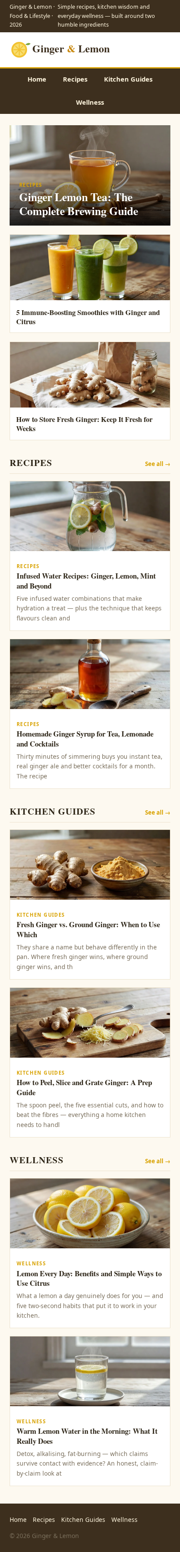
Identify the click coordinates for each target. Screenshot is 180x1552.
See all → (157, 464)
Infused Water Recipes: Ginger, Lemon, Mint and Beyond (86, 580)
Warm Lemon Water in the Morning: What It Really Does (87, 1435)
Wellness (90, 102)
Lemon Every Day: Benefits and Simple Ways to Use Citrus (89, 1278)
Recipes (75, 79)
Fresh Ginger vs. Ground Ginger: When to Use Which (88, 929)
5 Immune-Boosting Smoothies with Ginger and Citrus (88, 317)
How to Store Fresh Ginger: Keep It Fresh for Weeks (84, 424)
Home (37, 79)
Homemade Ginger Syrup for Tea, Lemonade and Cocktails (85, 738)
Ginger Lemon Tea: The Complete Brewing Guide (78, 203)
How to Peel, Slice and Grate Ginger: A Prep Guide (84, 1087)
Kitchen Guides (128, 79)
